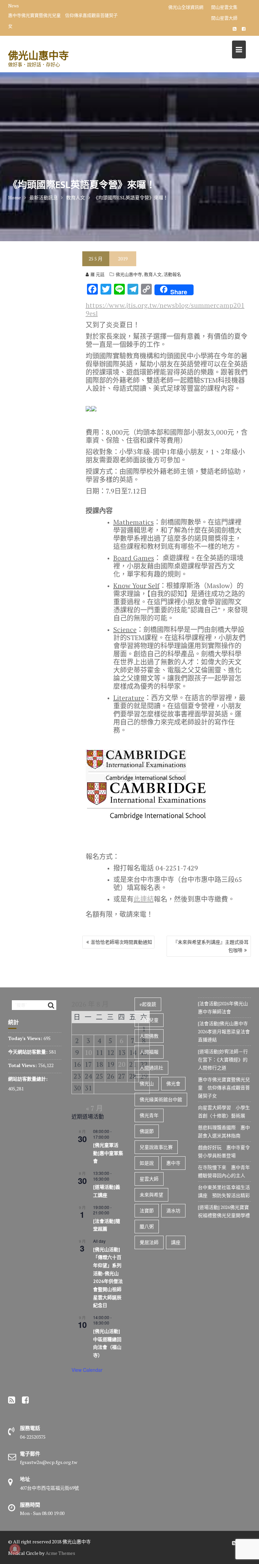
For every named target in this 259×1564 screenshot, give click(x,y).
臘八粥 (147, 1226)
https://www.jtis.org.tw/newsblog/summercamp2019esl (165, 309)
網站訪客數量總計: (28, 1079)
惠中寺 (173, 1163)
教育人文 (153, 274)
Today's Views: (26, 1038)
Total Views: (23, 1065)
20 (121, 1064)
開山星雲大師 (224, 18)
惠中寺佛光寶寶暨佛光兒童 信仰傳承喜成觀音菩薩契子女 (63, 20)
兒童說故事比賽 (156, 1147)
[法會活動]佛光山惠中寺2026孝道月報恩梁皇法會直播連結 (224, 1031)
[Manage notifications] (14, 1549)
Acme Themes (60, 1553)
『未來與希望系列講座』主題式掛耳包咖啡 (211, 946)
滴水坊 (173, 1210)
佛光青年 (149, 1115)
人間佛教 (149, 1036)
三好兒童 (149, 1020)
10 (88, 1052)
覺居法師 (149, 1242)
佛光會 (173, 1083)
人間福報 (149, 1052)
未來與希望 (151, 1194)
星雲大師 (149, 1179)
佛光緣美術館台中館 (161, 1099)
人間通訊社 (151, 1067)
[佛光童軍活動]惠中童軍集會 (108, 1153)
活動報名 (172, 274)
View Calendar (87, 1369)
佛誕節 (147, 1131)
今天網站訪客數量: (28, 1052)
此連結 (144, 899)
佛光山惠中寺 (38, 55)
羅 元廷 (97, 274)
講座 (175, 1242)
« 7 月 (94, 1108)
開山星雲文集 (224, 7)
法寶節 (147, 1210)
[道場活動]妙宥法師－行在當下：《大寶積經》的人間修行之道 (223, 1059)
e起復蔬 (148, 1004)
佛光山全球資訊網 (185, 7)
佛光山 (147, 1083)
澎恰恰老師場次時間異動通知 (121, 942)
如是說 (147, 1163)
